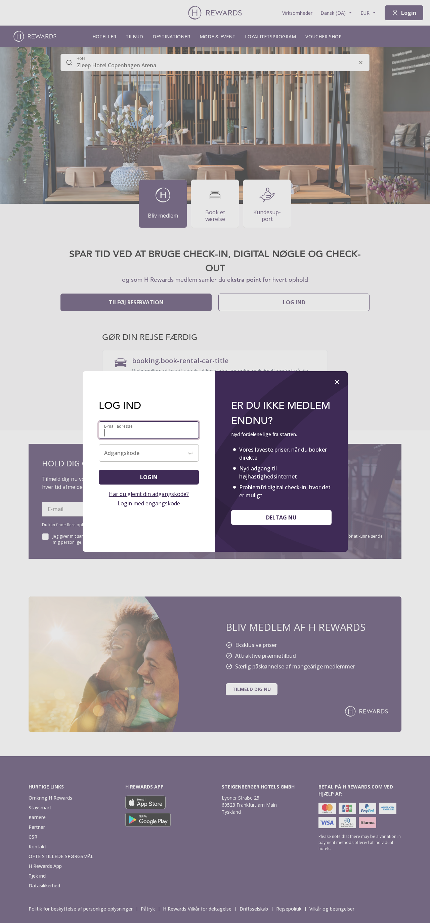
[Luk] (337, 382)
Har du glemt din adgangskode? (149, 494)
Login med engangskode (149, 503)
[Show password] (190, 453)
